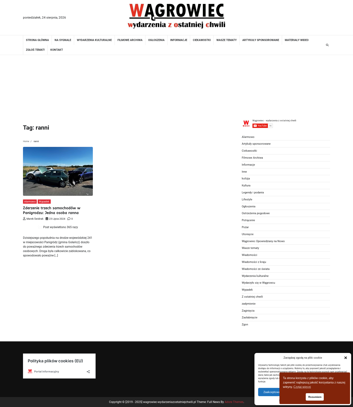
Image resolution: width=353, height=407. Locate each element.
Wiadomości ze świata (256, 269)
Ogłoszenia (156, 40)
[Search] (327, 45)
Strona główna (37, 40)
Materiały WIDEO (297, 40)
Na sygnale (63, 40)
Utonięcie (248, 234)
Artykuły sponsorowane (260, 40)
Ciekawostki (202, 40)
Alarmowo (29, 201)
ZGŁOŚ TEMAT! (35, 49)
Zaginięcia (248, 310)
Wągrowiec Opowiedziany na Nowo (263, 241)
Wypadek (44, 201)
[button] (345, 358)
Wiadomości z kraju (254, 262)
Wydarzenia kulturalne (94, 40)
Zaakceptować (272, 392)
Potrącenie (248, 220)
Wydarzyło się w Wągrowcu (258, 282)
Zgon (245, 324)
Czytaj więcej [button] (302, 386)
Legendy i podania (253, 192)
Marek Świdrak (34, 218)
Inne (244, 171)
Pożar (245, 227)
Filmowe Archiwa (129, 40)
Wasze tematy (226, 40)
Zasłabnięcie (249, 317)
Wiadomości (249, 255)
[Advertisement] (176, 84)
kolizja (246, 178)
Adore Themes (234, 402)
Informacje (178, 40)
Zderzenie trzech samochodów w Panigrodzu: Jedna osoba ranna (51, 210)
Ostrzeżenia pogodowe (256, 213)
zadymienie (249, 303)
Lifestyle (247, 199)
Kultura (246, 185)
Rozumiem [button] (314, 396)
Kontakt (56, 49)
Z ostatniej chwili (252, 296)
